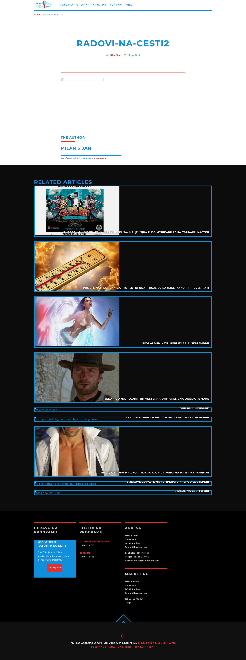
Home (37, 14)
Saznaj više (55, 567)
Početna (96, 647)
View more (123, 211)
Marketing (125, 647)
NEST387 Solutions (157, 643)
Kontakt (140, 647)
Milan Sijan (115, 55)
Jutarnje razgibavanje (94, 541)
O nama (110, 647)
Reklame (85, 553)
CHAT (151, 647)
